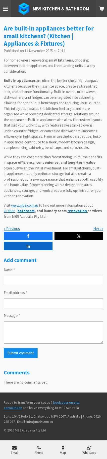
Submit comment (20, 353)
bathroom (26, 210)
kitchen (9, 210)
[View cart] (101, 8)
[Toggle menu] (5, 8)
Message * (12, 315)
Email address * (15, 292)
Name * (9, 269)
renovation (77, 210)
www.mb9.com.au (24, 205)
